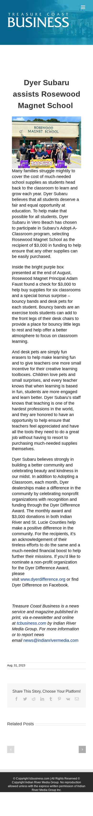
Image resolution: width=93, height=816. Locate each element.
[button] (10, 749)
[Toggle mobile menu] (83, 7)
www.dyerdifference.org (43, 579)
